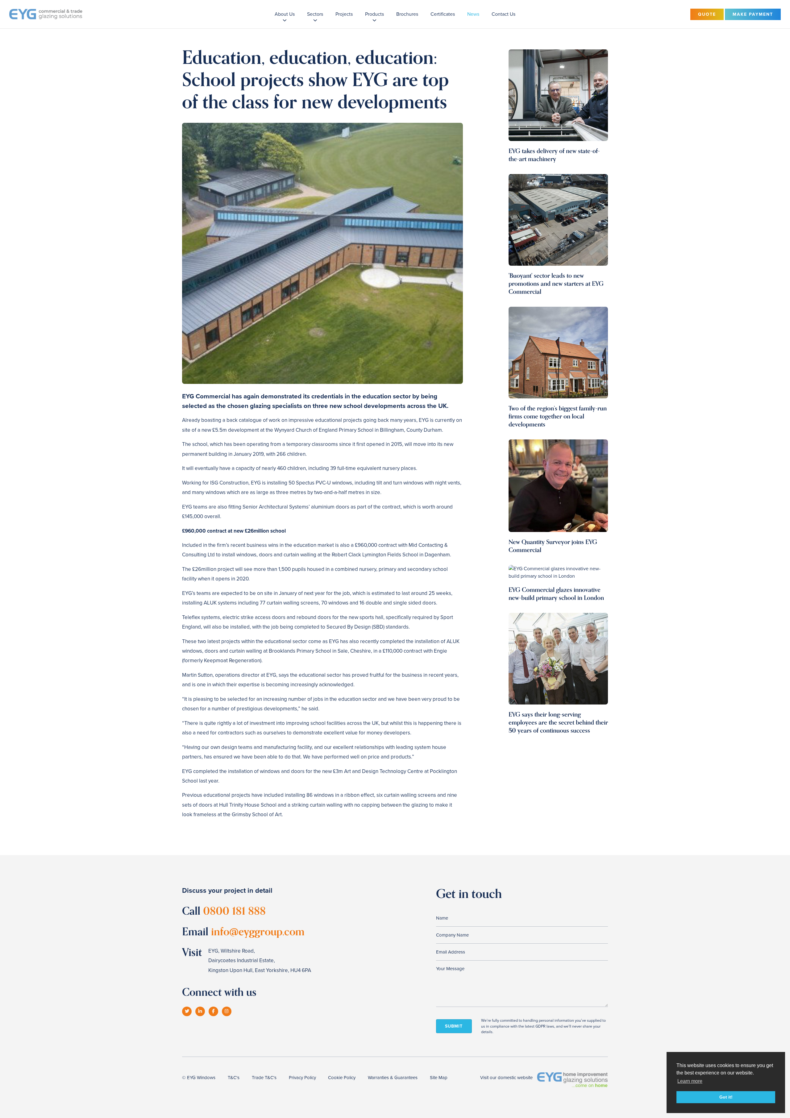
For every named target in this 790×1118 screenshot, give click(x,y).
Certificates (442, 14)
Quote (707, 14)
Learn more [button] (689, 1081)
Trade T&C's (264, 1077)
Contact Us (503, 14)
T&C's (233, 1077)
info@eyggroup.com (258, 932)
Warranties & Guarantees (393, 1077)
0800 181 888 (234, 911)
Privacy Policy (302, 1077)
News (473, 14)
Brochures (407, 14)
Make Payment (753, 14)
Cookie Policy (342, 1077)
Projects (344, 14)
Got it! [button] (726, 1097)
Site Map (438, 1077)
